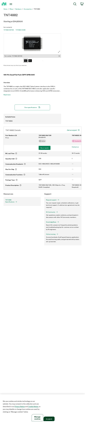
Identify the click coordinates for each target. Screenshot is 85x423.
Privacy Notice (20, 406)
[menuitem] (75, 4)
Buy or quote (45, 148)
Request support (51, 200)
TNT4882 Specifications (9, 201)
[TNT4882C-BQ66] (30, 61)
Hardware (18, 9)
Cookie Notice (33, 406)
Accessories (28, 9)
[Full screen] (59, 52)
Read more (7, 95)
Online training (50, 234)
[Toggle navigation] (13, 4)
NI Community (50, 212)
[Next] (43, 61)
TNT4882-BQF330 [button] (9, 30)
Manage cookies (37, 417)
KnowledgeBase (51, 222)
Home (5, 9)
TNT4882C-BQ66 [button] (20, 30)
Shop (11, 9)
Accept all (49, 419)
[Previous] (22, 61)
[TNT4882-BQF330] (26, 61)
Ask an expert (72, 130)
